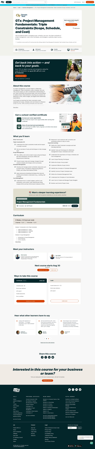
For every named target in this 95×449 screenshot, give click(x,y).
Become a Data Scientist (71, 410)
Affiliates (15, 433)
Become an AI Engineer (70, 414)
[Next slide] (50, 339)
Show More (17, 38)
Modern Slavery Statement (51, 437)
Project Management (17, 414)
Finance (14, 407)
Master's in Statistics (47, 409)
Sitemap (46, 439)
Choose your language (73, 425)
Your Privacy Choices (50, 441)
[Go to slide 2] (48, 338)
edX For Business (77, 2)
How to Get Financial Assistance (72, 401)
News (14, 441)
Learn (8, 2)
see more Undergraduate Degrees (50, 415)
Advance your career (71, 24)
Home (14, 7)
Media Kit (33, 435)
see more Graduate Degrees (49, 416)
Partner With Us (16, 427)
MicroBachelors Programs (31, 402)
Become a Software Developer (72, 412)
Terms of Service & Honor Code (52, 427)
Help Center (33, 431)
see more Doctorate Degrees (49, 418)
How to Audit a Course (70, 402)
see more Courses (17, 419)
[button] (45, 2)
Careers (15, 439)
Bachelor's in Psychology (48, 402)
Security (33, 433)
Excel (14, 409)
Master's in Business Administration (50, 407)
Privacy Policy (48, 429)
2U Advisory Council (18, 437)
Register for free (90, 2)
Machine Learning (17, 416)
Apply (79, 427)
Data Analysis (16, 405)
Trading (14, 404)
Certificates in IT (29, 412)
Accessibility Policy (49, 433)
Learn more (65, 4)
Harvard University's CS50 (31, 399)
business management (27, 7)
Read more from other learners (47, 342)
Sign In (83, 2)
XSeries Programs (30, 404)
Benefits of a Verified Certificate (72, 399)
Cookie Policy (48, 431)
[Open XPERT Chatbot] (91, 442)
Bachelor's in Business (48, 405)
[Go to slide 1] (46, 338)
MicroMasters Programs (31, 401)
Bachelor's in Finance (47, 404)
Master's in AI (46, 411)
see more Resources (70, 416)
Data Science (16, 411)
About (14, 429)
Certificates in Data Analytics (32, 411)
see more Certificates (30, 415)
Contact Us (33, 429)
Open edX (15, 435)
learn (19, 7)
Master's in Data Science (48, 412)
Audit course (77, 28)
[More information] (29, 78)
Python (14, 399)
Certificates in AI (29, 406)
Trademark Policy (49, 435)
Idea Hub (33, 427)
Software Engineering (17, 412)
